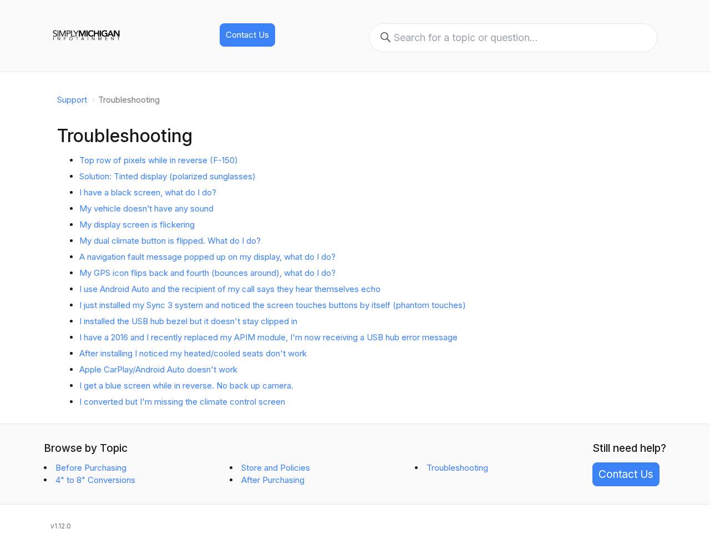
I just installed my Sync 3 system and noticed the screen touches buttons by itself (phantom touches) (272, 305)
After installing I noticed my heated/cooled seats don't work (193, 353)
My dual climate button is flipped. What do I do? (170, 240)
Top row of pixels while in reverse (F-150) (158, 160)
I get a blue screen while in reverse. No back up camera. (186, 385)
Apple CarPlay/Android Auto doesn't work (158, 369)
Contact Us (247, 34)
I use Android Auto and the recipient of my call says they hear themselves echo (230, 289)
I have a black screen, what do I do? (147, 192)
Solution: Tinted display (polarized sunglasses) (167, 176)
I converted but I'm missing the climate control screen (182, 401)
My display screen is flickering (137, 224)
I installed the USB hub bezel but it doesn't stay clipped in (188, 321)
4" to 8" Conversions (95, 480)
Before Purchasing (90, 467)
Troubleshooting (457, 467)
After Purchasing (273, 480)
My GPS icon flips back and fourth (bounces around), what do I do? (207, 273)
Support (72, 99)
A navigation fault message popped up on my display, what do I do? (207, 256)
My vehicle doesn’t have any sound (146, 208)
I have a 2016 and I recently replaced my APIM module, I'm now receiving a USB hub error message (268, 337)
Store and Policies (275, 467)
